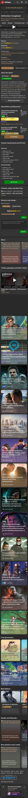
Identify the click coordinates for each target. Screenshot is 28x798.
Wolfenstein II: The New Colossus (15, 88)
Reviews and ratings (8, 200)
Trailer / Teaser (5, 292)
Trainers (3, 195)
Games (6, 12)
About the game (8, 68)
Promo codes (20, 124)
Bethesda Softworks (7, 63)
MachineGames (5, 59)
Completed (7, 78)
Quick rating (6, 206)
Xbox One (8, 18)
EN (22, 773)
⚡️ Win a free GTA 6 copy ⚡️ (14, 8)
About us (13, 771)
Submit (23, 231)
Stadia (7, 20)
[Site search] (18, 2)
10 (18, 29)
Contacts (3, 773)
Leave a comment (8, 337)
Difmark (3, 124)
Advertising (7, 771)
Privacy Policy (9, 773)
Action (4, 23)
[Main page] (6, 2)
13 (22, 29)
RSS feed (16, 773)
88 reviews (12, 124)
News (3, 240)
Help (2, 771)
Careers (21, 771)
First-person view (19, 23)
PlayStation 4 (15, 18)
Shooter (10, 23)
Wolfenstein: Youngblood (17, 12)
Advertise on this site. (7, 781)
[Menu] (26, 2)
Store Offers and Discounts (11, 107)
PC (4, 18)
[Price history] (7, 116)
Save (23, 217)
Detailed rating (16, 206)
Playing (6, 76)
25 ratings (16, 43)
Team (17, 771)
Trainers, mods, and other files (12, 188)
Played (15, 76)
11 (19, 29)
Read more (17, 37)
